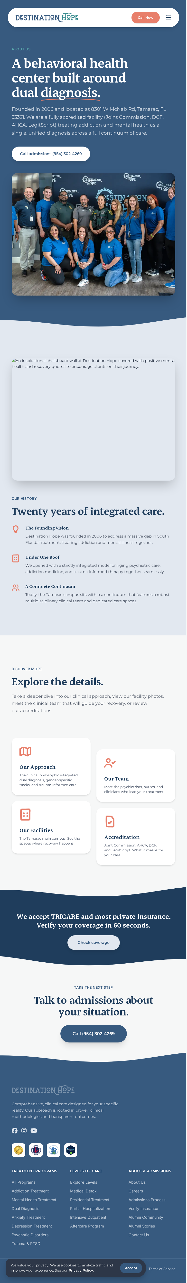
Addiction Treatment (30, 1191)
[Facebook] (15, 1131)
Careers (136, 1191)
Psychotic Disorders (30, 1234)
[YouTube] (33, 1131)
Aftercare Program (87, 1226)
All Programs (23, 1182)
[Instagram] (24, 1131)
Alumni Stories (142, 1226)
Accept (131, 1268)
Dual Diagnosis (25, 1208)
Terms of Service (162, 1269)
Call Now (145, 17)
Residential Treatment (89, 1199)
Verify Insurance (143, 1208)
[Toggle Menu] (168, 17)
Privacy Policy (81, 1270)
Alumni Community (146, 1217)
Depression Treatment (32, 1226)
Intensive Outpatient (88, 1217)
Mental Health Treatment (34, 1199)
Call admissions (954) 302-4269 (51, 153)
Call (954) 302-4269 (94, 1033)
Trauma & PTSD (26, 1243)
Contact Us (139, 1234)
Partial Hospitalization (90, 1208)
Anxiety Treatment (28, 1217)
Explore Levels (83, 1182)
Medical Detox (83, 1191)
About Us (137, 1182)
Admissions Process (147, 1199)
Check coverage (94, 942)
